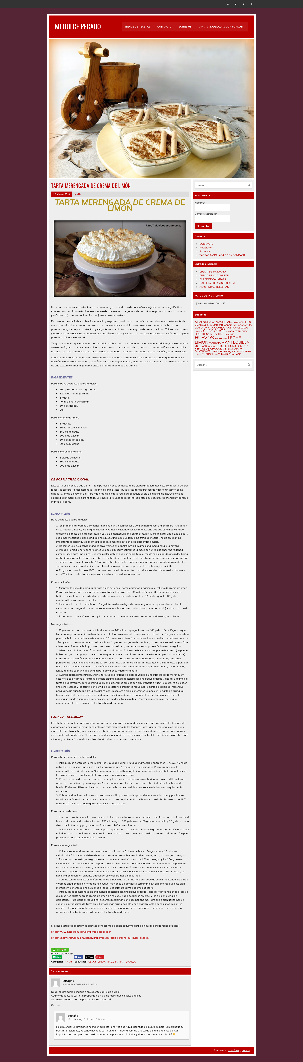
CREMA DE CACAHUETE (214, 275)
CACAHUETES (212, 325)
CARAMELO (217, 327)
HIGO (221, 333)
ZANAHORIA (235, 354)
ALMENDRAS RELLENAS (214, 286)
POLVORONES (202, 351)
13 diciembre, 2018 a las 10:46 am (86, 1019)
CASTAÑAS (233, 327)
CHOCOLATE (214, 330)
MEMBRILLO (213, 346)
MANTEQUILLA (127, 961)
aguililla (77, 194)
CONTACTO (164, 26)
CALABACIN (230, 324)
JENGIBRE (218, 338)
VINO (215, 354)
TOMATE (198, 354)
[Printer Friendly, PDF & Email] (60, 950)
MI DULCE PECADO (78, 26)
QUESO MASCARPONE (240, 351)
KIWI (225, 338)
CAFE (221, 325)
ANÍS (215, 322)
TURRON (207, 354)
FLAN (198, 333)
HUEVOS (91, 961)
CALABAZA (245, 324)
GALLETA (213, 334)
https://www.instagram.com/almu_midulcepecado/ (81, 931)
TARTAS (68, 961)
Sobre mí (204, 251)
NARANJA (225, 346)
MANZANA (201, 346)
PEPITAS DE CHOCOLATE (210, 348)
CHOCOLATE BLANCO (237, 331)
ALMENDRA (203, 322)
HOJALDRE (229, 334)
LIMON (101, 961)
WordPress (233, 1050)
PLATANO (237, 348)
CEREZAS (244, 328)
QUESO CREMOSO (220, 351)
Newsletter (206, 247)
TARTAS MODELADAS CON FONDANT (221, 26)
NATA (235, 346)
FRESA (205, 333)
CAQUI (206, 328)
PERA (229, 349)
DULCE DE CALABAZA (212, 279)
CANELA (199, 327)
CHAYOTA (198, 331)
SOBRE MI (185, 26)
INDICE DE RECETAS (137, 26)
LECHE (234, 337)
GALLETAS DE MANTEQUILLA (217, 283)
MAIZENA (112, 961)
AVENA (237, 322)
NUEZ (244, 346)
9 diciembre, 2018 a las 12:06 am (80, 984)
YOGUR (223, 354)
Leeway (246, 1050)
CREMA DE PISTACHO (212, 271)
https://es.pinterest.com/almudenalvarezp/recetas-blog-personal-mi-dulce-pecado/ (100, 937)
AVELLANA (225, 322)
